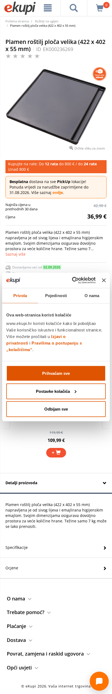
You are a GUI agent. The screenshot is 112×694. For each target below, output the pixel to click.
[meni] (47, 8)
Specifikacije (16, 547)
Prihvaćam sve (56, 373)
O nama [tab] (92, 295)
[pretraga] (74, 8)
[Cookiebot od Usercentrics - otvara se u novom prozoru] (72, 280)
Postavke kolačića (53, 391)
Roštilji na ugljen (46, 21)
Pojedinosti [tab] (56, 295)
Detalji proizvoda (21, 482)
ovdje (57, 192)
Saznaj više (15, 254)
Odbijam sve (56, 409)
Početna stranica (17, 21)
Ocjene (11, 567)
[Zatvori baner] (104, 280)
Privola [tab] (20, 295)
